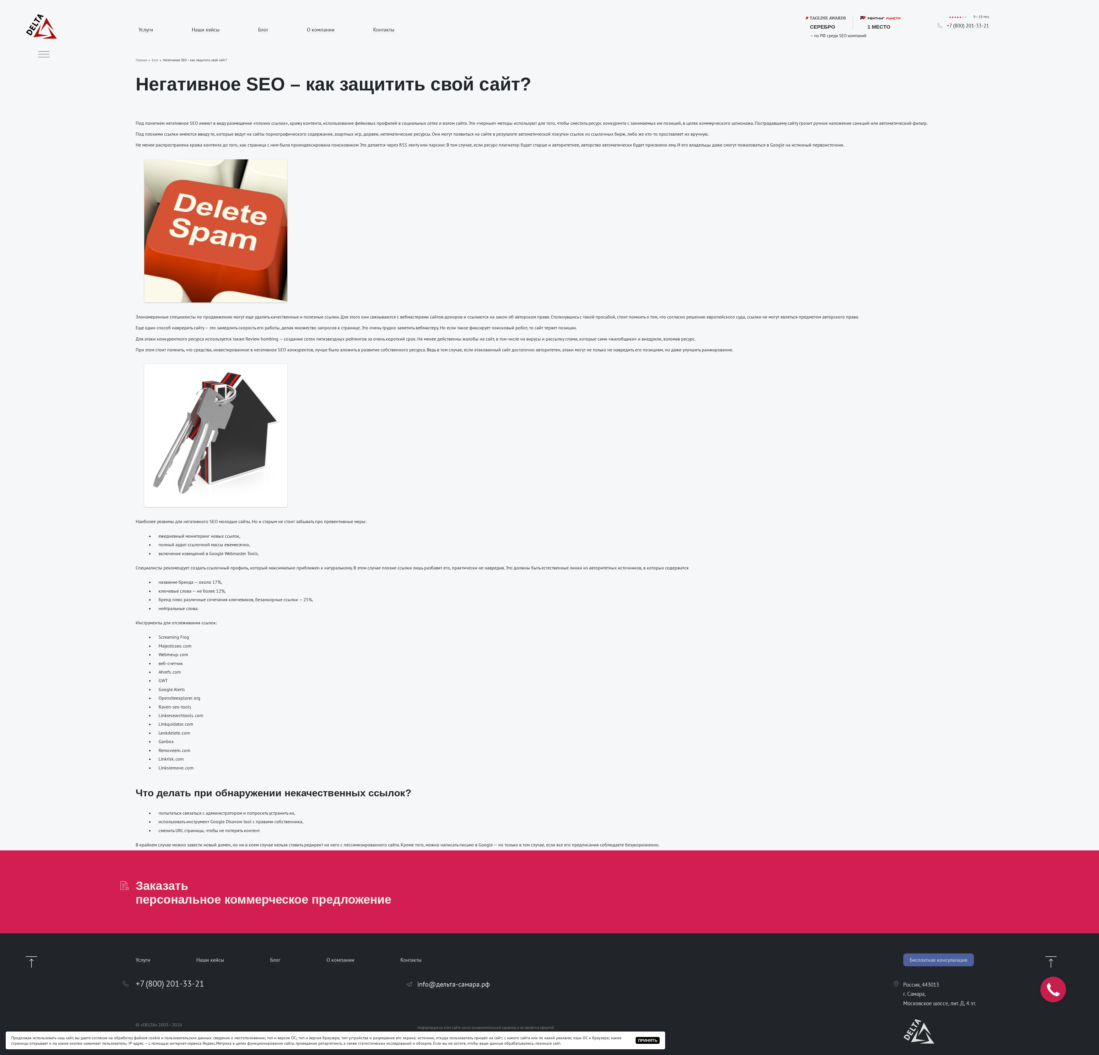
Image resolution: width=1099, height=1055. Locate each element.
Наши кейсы (206, 29)
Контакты (383, 29)
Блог (263, 29)
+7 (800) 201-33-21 (968, 25)
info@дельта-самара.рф (453, 984)
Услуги (146, 29)
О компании (321, 29)
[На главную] (41, 37)
